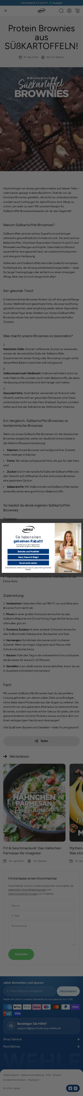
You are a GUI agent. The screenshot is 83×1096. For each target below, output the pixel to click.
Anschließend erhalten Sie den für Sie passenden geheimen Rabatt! (28, 568)
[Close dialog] (78, 525)
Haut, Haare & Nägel (28, 557)
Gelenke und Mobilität (28, 551)
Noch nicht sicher (28, 563)
